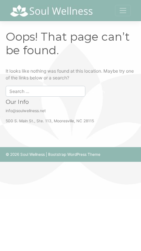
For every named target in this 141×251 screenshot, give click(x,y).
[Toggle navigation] (123, 11)
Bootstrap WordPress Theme (74, 154)
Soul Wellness (32, 154)
